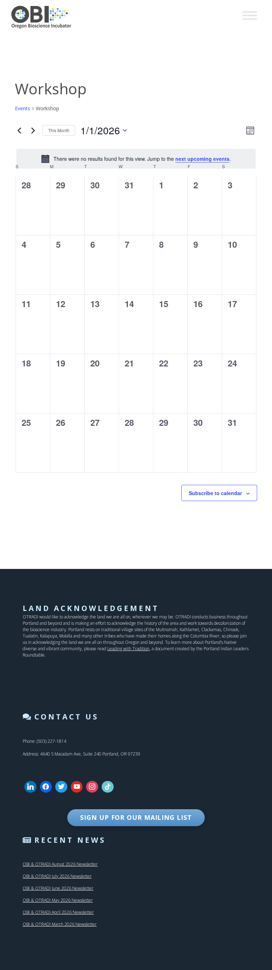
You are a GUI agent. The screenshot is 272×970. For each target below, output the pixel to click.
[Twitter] (61, 787)
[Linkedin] (30, 787)
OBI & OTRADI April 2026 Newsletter (58, 912)
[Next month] (33, 130)
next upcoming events (202, 158)
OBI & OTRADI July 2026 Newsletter (57, 876)
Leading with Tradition (128, 649)
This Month (58, 130)
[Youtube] (77, 787)
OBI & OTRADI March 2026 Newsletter (60, 924)
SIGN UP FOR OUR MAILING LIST (136, 817)
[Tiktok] (107, 787)
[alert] (136, 159)
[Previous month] (19, 130)
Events (22, 108)
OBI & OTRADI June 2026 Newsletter (58, 888)
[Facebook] (46, 787)
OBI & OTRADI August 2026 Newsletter (60, 864)
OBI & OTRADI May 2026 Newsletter (58, 900)
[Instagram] (92, 787)
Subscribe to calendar (215, 492)
